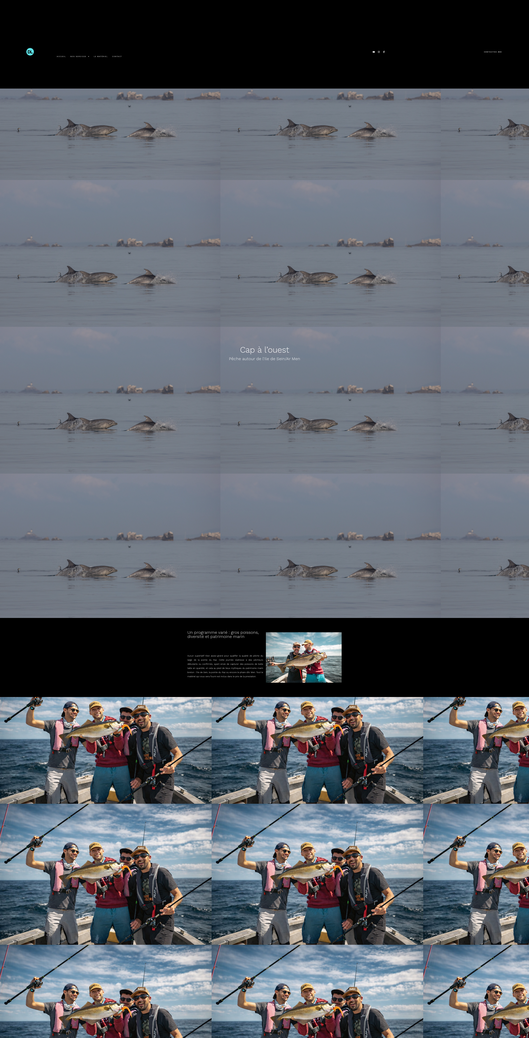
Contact (117, 56)
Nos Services (78, 56)
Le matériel (101, 56)
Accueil (61, 56)
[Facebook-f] (384, 52)
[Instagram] (379, 52)
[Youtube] (374, 52)
